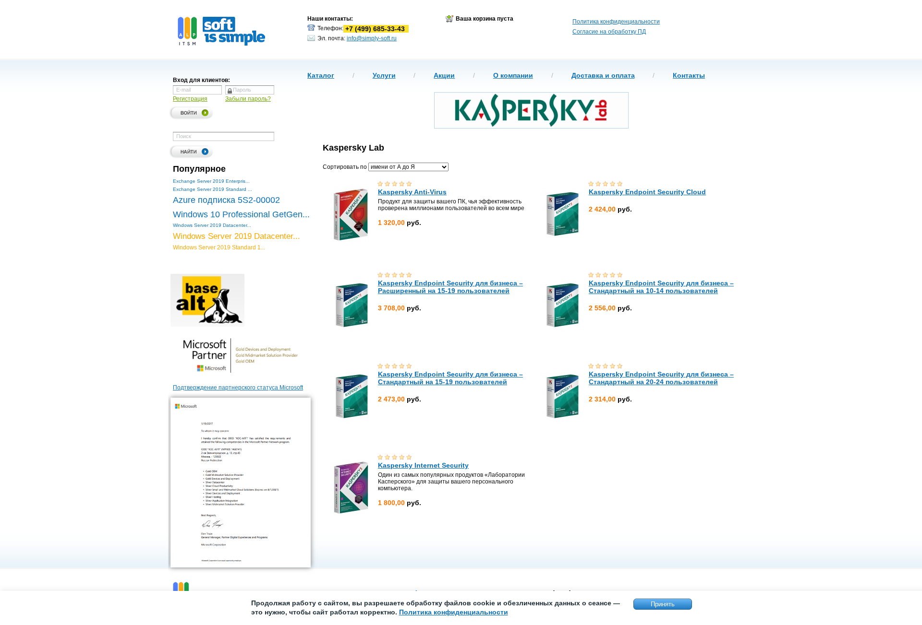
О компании (513, 75)
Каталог (320, 75)
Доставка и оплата (603, 75)
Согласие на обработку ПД (609, 31)
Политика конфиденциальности (616, 21)
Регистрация (190, 98)
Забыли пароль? (248, 98)
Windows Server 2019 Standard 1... (219, 247)
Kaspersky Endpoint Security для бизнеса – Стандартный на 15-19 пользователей (450, 378)
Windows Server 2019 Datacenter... (212, 225)
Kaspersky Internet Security (423, 465)
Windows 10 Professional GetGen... (241, 214)
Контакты (689, 75)
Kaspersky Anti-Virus (412, 192)
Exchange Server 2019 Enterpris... (211, 181)
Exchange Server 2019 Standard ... (212, 189)
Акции (444, 75)
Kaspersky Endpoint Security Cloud (647, 192)
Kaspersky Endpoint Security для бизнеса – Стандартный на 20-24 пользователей (661, 378)
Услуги (384, 75)
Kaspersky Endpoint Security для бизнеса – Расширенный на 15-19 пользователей (450, 287)
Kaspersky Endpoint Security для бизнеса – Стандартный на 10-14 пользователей (661, 287)
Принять (663, 604)
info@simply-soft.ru (372, 38)
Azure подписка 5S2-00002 (226, 200)
